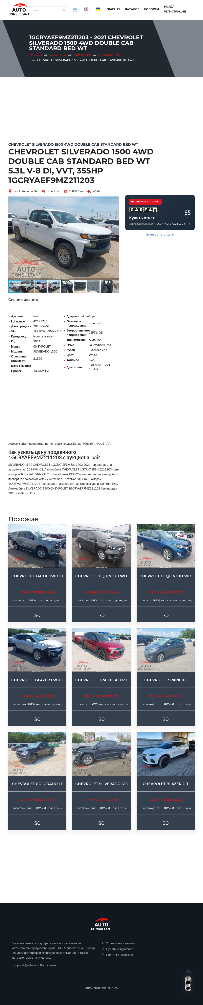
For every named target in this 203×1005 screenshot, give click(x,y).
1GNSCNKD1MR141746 (37, 592)
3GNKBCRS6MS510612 (37, 696)
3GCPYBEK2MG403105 (101, 800)
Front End (53, 191)
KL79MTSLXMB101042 (101, 696)
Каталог (132, 9)
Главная (113, 9)
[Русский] (75, 9)
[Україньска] (98, 9)
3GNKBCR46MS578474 (165, 800)
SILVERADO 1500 (109, 55)
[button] (116, 200)
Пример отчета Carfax (160, 234)
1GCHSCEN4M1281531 (37, 800)
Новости (151, 9)
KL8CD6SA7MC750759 (165, 696)
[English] (86, 9)
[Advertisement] (101, 108)
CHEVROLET (82, 55)
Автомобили (58, 55)
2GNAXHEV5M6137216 (101, 592)
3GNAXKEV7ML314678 (166, 592)
